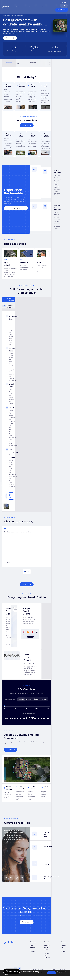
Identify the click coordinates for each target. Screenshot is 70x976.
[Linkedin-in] (22, 877)
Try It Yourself (61, 10)
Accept (51, 973)
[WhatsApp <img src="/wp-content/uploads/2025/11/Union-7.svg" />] (34, 847)
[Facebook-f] (6, 877)
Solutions (18, 6)
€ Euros (21, 699)
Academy (37, 6)
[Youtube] (11, 877)
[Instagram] (17, 877)
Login (64, 5)
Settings (61, 973)
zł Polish (44, 699)
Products (28, 6)
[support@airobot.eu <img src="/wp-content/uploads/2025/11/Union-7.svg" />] (34, 877)
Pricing (43, 6)
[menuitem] (64, 3)
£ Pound (29, 699)
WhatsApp (48, 846)
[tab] (8, 299)
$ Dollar (36, 699)
